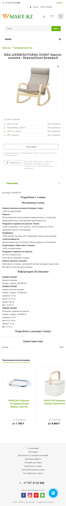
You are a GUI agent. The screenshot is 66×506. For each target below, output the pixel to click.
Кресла (6, 47)
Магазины (33, 452)
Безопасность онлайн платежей (33, 455)
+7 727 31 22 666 (12, 3)
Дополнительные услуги (33, 470)
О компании (33, 448)
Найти (56, 28)
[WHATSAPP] (42, 495)
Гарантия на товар (33, 466)
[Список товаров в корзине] (61, 18)
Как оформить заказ (33, 473)
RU (61, 3)
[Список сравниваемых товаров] (44, 17)
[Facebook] (23, 495)
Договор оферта (33, 459)
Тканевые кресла (22, 47)
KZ (57, 3)
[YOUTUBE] (36, 495)
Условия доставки (33, 462)
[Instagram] (29, 495)
